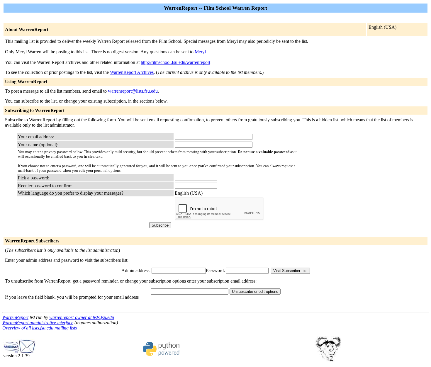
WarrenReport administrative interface (37, 322)
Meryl (200, 51)
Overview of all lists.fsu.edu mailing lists (39, 327)
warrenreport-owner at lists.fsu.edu (81, 317)
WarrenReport (15, 317)
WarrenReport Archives (132, 72)
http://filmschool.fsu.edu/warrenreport (175, 62)
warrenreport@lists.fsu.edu (133, 91)
